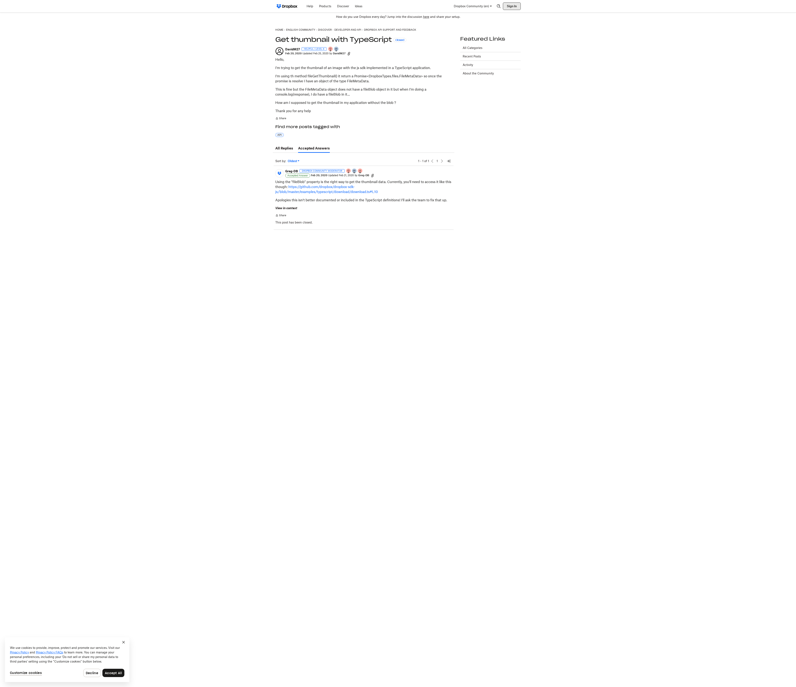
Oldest (293, 161)
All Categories (472, 48)
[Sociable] (354, 171)
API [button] (279, 134)
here (426, 16)
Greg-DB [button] (291, 171)
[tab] (284, 148)
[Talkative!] (336, 49)
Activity (468, 65)
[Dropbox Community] (287, 6)
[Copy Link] (348, 53)
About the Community (478, 73)
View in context (286, 208)
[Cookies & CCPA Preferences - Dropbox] (67, 659)
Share (280, 119)
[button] (279, 51)
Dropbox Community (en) (471, 6)
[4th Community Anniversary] (330, 49)
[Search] (498, 6)
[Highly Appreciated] (360, 171)
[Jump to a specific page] (448, 161)
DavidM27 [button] (292, 49)
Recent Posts (472, 56)
